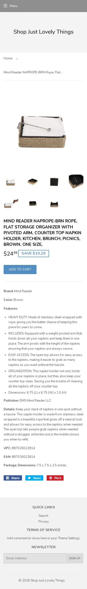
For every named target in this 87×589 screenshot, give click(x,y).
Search (43, 516)
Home (8, 58)
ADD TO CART (20, 269)
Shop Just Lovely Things (48, 580)
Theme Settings (69, 538)
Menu (13, 6)
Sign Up (74, 558)
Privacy (43, 521)
